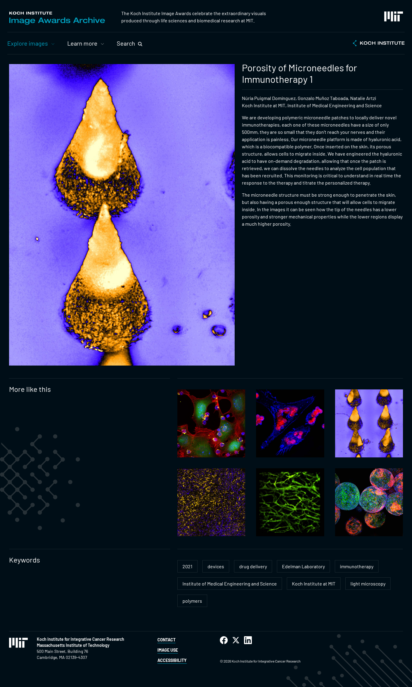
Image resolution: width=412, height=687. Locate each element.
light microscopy (367, 583)
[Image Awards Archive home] (57, 18)
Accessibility (172, 660)
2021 (187, 566)
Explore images (27, 43)
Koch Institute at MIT (313, 583)
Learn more (82, 43)
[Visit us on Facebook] (224, 640)
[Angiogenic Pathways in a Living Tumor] (290, 502)
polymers (192, 601)
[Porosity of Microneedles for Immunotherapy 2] (369, 423)
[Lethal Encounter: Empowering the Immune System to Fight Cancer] (211, 423)
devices (216, 566)
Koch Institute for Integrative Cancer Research (80, 639)
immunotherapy (356, 566)
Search (126, 43)
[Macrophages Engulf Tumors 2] (290, 423)
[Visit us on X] (236, 640)
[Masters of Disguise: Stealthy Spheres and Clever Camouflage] (369, 502)
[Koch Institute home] (379, 43)
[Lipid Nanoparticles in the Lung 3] (211, 502)
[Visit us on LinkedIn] (248, 640)
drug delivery (253, 566)
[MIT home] (393, 16)
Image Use (167, 650)
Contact (166, 639)
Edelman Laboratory (303, 566)
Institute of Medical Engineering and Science (229, 583)
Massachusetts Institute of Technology (73, 645)
